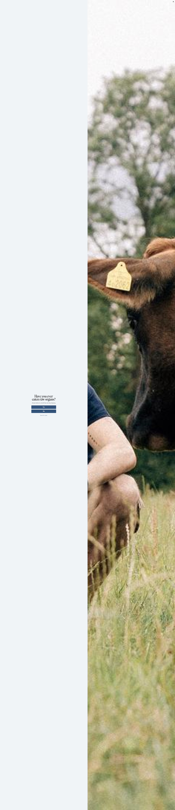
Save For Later (43, 415)
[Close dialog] (173, 2)
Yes (44, 407)
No (44, 411)
